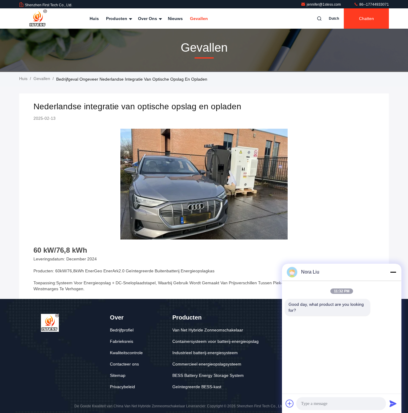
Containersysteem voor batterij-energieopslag (215, 341)
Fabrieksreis (121, 341)
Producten (117, 18)
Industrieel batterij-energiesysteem (205, 352)
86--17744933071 (373, 4)
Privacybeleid (122, 386)
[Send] (393, 403)
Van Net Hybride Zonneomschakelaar (207, 330)
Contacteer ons (124, 364)
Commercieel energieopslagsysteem (206, 364)
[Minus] (393, 272)
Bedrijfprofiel (122, 330)
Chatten (366, 18)
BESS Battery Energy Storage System (208, 375)
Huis (94, 18)
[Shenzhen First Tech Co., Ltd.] (38, 18)
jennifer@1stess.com (324, 4)
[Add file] (290, 403)
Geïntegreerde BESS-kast (196, 386)
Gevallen (199, 18)
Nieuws (175, 18)
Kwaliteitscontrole (126, 352)
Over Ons (148, 18)
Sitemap (117, 375)
